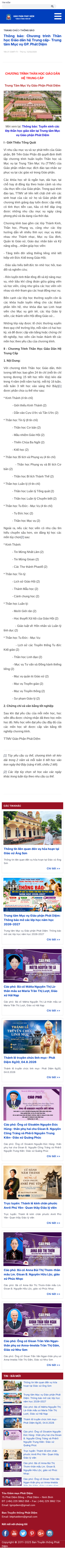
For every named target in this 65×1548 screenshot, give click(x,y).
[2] (22, 537)
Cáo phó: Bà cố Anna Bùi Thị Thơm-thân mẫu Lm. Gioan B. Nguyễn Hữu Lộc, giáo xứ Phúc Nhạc (32, 1274)
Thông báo (27, 30)
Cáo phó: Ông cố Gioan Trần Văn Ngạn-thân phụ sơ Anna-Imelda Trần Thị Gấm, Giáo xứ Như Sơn (32, 1345)
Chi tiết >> (53, 868)
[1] (59, 386)
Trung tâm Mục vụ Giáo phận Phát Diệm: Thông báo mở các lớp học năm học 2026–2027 (32, 920)
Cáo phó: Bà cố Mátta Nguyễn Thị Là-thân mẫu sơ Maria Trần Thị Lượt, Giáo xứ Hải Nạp (30, 991)
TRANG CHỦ (11, 30)
